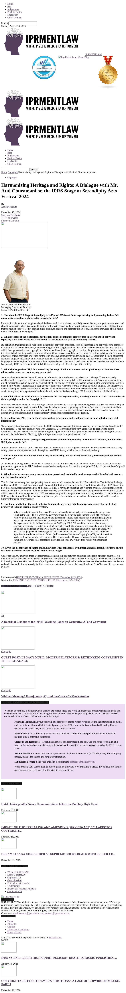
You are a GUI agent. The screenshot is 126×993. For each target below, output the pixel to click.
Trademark (13, 886)
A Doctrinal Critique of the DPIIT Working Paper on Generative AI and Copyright (53, 621)
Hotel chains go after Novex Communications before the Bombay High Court (49, 804)
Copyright (12, 177)
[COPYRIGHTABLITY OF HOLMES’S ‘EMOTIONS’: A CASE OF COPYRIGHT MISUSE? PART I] (9, 975)
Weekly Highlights (18, 872)
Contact (11, 926)
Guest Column (14, 17)
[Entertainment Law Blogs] (108, 73)
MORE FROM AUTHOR (40, 586)
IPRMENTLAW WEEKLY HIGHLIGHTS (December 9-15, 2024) (49, 577)
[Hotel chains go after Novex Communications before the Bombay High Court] (9, 798)
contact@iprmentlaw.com (82, 761)
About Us (12, 924)
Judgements (13, 9)
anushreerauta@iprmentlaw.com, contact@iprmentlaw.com (41, 913)
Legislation (12, 15)
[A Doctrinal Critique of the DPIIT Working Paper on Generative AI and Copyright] (18, 613)
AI (2, 615)
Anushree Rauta (9, 206)
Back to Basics (14, 12)
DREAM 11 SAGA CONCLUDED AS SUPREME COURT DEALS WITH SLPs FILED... (58, 854)
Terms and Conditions (18, 929)
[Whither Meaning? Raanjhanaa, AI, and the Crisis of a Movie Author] (18, 687)
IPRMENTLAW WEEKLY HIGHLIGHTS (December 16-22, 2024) (46, 580)
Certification (14, 891)
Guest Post (14, 880)
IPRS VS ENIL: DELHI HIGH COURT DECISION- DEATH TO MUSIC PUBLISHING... (59, 957)
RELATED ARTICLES (14, 586)
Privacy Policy (14, 932)
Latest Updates (16, 874)
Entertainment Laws (18, 883)
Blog (9, 6)
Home (10, 3)
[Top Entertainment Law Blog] (73, 73)
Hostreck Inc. (55, 937)
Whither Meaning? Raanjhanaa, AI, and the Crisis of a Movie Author (45, 696)
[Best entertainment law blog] (44, 73)
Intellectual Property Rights (21, 888)
